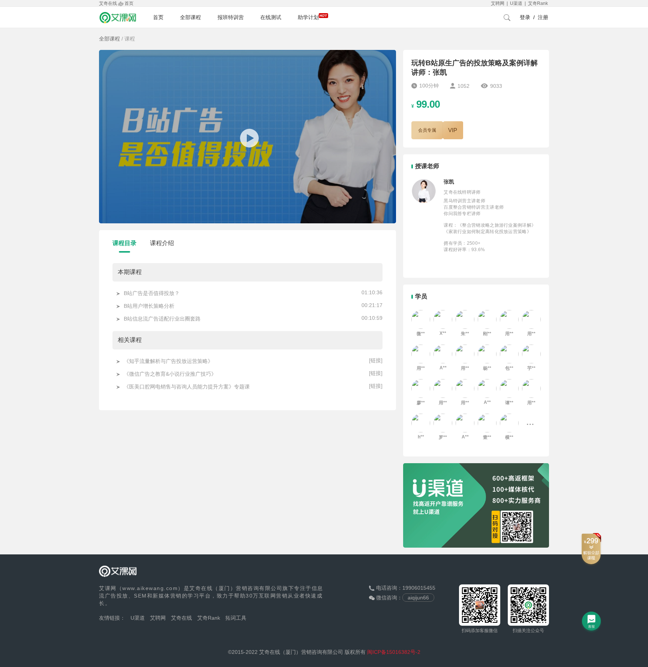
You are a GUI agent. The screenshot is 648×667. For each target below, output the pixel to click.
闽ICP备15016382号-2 (393, 652)
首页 (158, 17)
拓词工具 (235, 618)
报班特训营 (231, 17)
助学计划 (308, 17)
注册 (543, 17)
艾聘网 (158, 618)
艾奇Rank (208, 618)
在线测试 (270, 17)
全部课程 (190, 17)
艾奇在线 (181, 618)
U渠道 (137, 618)
